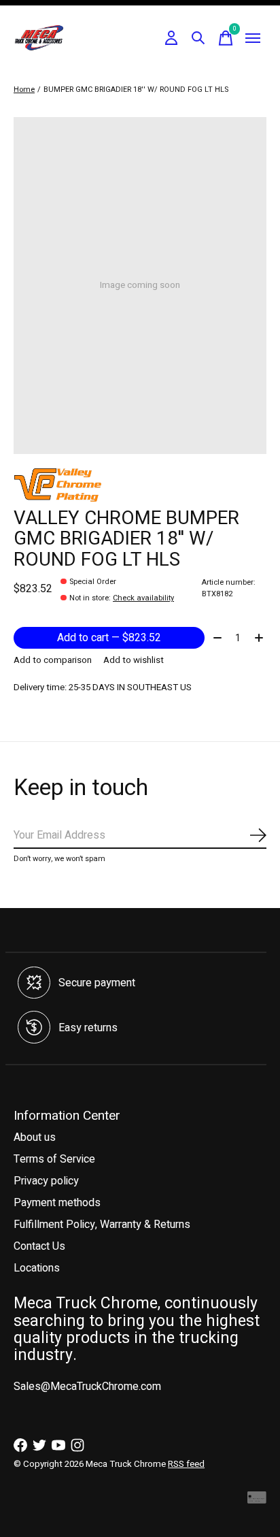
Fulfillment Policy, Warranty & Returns (102, 1224)
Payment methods (57, 1203)
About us (35, 1137)
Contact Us (39, 1246)
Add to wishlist (133, 660)
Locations (37, 1268)
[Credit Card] (256, 1501)
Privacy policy (46, 1181)
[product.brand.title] (140, 485)
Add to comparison (53, 660)
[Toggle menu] (252, 38)
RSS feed (186, 1464)
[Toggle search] (198, 38)
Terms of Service (54, 1159)
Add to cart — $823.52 (109, 638)
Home (24, 89)
